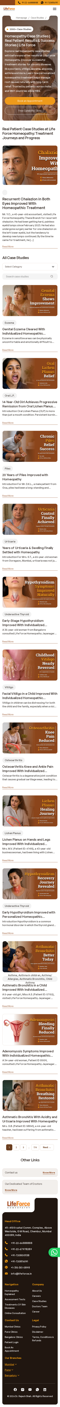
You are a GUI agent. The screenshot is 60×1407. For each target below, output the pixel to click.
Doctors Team (39, 1306)
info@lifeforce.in (21, 1273)
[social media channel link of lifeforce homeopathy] (15, 1390)
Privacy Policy (39, 1326)
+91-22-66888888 (21, 1243)
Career (36, 1311)
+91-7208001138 (20, 1255)
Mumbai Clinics (13, 1326)
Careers (36, 1296)
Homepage (21, 18)
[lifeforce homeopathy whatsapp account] (54, 1252)
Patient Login (11, 1342)
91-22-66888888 (30, 2)
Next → (47, 1147)
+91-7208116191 (19, 1261)
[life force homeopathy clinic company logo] (20, 1206)
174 (35, 1147)
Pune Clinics (11, 1332)
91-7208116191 (51, 2)
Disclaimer (37, 1332)
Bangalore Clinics (14, 1337)
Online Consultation (15, 1313)
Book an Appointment (30, 100)
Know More (49, 1172)
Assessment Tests (15, 1299)
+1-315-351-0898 (20, 1267)
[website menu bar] (55, 9)
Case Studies (37, 18)
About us (37, 1290)
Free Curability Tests (30, 110)
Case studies (39, 1301)
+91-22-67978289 (21, 1249)
